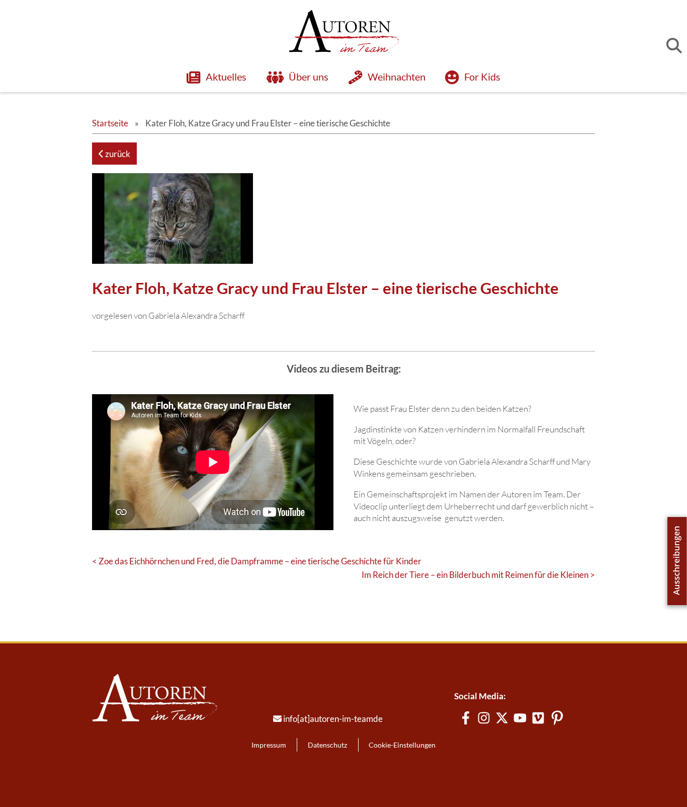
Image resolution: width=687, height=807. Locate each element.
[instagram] (483, 717)
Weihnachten (396, 77)
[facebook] (465, 717)
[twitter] (501, 717)
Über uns (308, 77)
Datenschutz (327, 745)
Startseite (110, 123)
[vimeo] (538, 717)
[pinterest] (557, 717)
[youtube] (520, 717)
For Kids (482, 77)
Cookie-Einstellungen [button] (402, 745)
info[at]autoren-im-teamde (333, 718)
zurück (117, 154)
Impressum (268, 745)
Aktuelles (226, 77)
